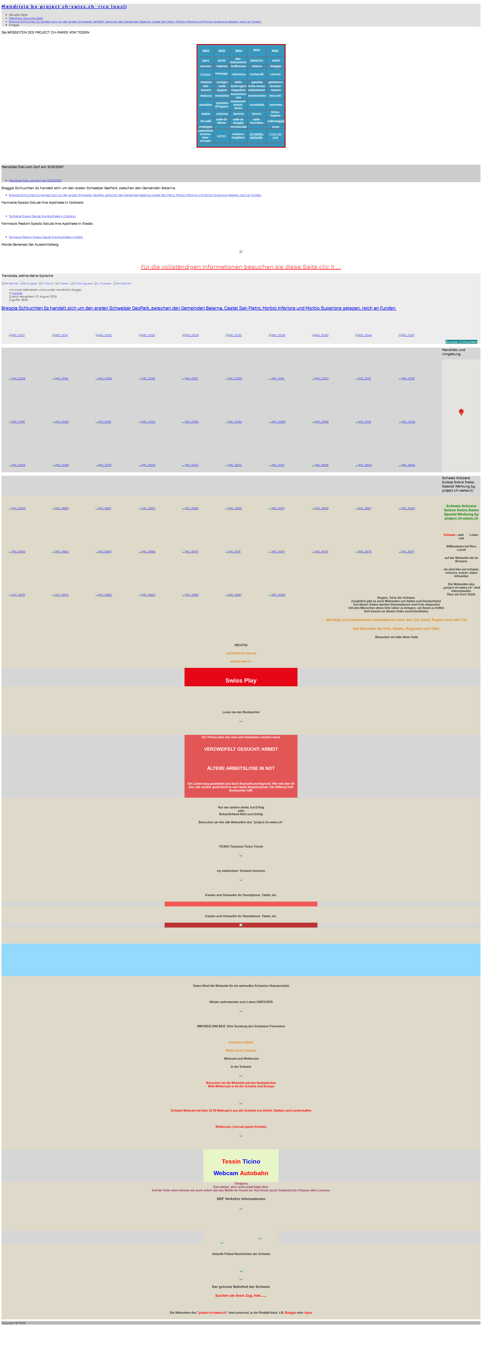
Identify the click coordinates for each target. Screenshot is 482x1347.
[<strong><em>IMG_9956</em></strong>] (234, 508)
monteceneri (257, 95)
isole (222, 86)
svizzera (222, 113)
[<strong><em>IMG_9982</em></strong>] (104, 595)
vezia (275, 126)
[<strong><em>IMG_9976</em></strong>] (363, 551)
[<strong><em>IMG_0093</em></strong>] (407, 421)
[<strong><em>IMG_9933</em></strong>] (190, 465)
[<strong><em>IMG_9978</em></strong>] (17, 595)
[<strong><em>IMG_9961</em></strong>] (363, 508)
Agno (308, 1312)
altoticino (256, 60)
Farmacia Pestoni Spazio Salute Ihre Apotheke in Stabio (46, 237)
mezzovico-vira (239, 95)
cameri (221, 135)
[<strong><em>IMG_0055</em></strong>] (147, 378)
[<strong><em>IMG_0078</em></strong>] (17, 421)
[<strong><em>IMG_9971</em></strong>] (233, 551)
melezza (206, 95)
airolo (222, 60)
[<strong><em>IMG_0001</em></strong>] (17, 335)
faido (238, 82)
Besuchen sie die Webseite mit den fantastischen (241, 1082)
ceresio (275, 74)
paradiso (205, 104)
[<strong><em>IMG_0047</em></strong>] (407, 335)
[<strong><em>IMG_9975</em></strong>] (320, 551)
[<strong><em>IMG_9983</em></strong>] (147, 595)
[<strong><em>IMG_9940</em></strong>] (363, 465)
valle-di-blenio (221, 121)
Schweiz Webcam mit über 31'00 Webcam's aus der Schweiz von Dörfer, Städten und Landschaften (241, 1110)
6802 (206, 51)
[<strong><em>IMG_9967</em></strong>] (104, 551)
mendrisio (222, 95)
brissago (221, 73)
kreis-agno (238, 86)
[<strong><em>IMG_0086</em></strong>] (277, 421)
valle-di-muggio (238, 121)
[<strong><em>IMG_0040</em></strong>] (320, 335)
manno (276, 90)
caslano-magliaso (238, 135)
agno (205, 60)
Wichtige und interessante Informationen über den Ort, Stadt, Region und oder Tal (396, 620)
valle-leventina (256, 121)
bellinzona (238, 66)
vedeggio (205, 126)
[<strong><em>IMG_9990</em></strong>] (277, 595)
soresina (276, 104)
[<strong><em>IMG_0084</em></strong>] (234, 421)
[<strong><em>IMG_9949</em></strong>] (17, 508)
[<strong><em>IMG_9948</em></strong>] (407, 465)
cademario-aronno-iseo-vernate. (206, 135)
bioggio (275, 66)
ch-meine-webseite (257, 135)
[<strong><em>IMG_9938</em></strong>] (320, 465)
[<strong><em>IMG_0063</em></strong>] (320, 378)
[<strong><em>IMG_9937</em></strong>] (277, 465)
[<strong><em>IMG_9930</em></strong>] (147, 465)
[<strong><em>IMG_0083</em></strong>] (190, 421)
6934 (256, 50)
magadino (238, 90)
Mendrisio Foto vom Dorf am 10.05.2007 (35, 180)
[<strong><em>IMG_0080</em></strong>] (60, 421)
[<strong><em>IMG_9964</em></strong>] (60, 551)
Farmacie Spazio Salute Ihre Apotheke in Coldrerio (42, 216)
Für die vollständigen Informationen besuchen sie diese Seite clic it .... (241, 266)
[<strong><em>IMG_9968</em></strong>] (147, 551)
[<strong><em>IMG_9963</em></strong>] (17, 551)
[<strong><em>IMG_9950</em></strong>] (60, 508)
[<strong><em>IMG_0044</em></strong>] (363, 335)
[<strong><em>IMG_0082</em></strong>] (147, 421)
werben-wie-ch (240, 661)
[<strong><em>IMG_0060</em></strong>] (234, 378)
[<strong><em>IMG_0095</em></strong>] (60, 465)
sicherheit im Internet (241, 653)
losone (206, 90)
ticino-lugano (276, 113)
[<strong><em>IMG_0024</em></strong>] (147, 335)
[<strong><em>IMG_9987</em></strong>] (234, 595)
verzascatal (238, 126)
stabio (205, 113)
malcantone (256, 90)
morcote (275, 95)
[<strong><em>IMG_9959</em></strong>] (320, 508)
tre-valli (206, 121)
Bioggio (290, 1312)
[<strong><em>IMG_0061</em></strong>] (277, 378)
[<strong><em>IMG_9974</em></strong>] (276, 551)
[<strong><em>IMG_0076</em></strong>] (407, 378)
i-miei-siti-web (275, 135)
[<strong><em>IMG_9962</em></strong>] (407, 508)
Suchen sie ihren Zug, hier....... (241, 1296)
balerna (222, 66)
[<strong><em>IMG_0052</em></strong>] (60, 378)
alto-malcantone (238, 60)
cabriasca (239, 74)
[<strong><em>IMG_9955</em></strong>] (190, 508)
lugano (222, 90)
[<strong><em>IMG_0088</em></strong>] (320, 421)
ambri (276, 60)
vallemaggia (275, 121)
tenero (256, 113)
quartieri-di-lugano (222, 104)
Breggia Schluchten (461, 342)
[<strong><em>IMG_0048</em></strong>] (17, 378)
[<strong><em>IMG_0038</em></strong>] (277, 335)
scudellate (257, 104)
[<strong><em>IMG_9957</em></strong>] (277, 508)
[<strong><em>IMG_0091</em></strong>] (363, 421)
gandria (257, 82)
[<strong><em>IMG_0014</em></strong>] (60, 335)
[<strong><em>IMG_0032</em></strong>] (234, 335)
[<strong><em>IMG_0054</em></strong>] (104, 378)
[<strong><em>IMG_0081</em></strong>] (103, 421)
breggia (206, 74)
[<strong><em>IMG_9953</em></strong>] (147, 508)
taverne (238, 113)
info (205, 86)
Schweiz (449, 535)
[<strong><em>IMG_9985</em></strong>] (190, 595)
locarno (275, 86)
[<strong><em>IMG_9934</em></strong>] (234, 465)
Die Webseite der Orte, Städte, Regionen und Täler (396, 629)
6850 (238, 51)
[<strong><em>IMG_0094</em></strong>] (17, 465)
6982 (275, 51)
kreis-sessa (257, 86)
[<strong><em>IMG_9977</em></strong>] (406, 551)
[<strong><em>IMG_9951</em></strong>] (103, 508)
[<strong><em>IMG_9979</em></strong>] (60, 595)
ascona (205, 66)
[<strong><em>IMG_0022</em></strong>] (104, 335)
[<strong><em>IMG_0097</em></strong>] (104, 465)
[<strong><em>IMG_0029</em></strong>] (190, 335)
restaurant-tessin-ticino (238, 105)
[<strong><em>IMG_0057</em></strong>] (190, 378)
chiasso (206, 82)
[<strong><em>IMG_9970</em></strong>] (190, 551)
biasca (257, 66)
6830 (221, 51)
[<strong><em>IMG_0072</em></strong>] (363, 378)
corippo (222, 82)
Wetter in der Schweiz (241, 1050)
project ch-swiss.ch (212, 1312)
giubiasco (275, 82)
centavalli (256, 74)
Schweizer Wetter (241, 1042)
